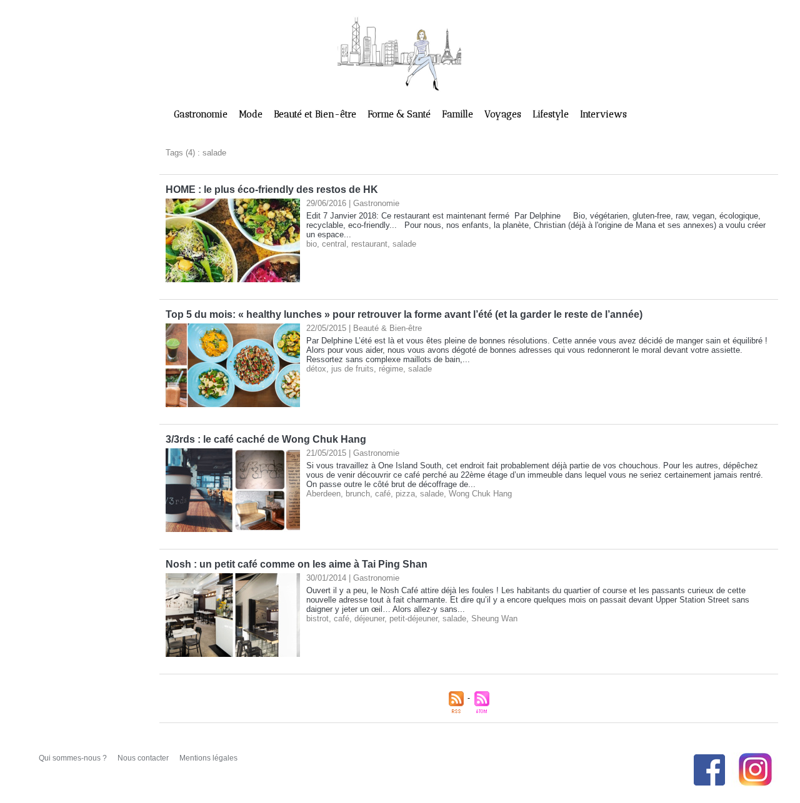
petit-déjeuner (413, 618)
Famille (459, 114)
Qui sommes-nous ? (74, 758)
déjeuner (369, 618)
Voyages (504, 114)
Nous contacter (144, 758)
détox (316, 368)
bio (311, 244)
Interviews (603, 114)
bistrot (317, 618)
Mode (252, 114)
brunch (358, 493)
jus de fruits (352, 368)
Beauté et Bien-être (316, 114)
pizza (405, 493)
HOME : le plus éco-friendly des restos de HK (272, 189)
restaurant (369, 244)
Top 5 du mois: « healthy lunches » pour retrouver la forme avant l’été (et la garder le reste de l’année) (404, 314)
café (383, 493)
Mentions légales (208, 758)
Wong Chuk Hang (480, 493)
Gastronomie (202, 114)
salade (404, 244)
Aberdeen (323, 493)
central (334, 244)
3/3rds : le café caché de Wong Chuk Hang (266, 439)
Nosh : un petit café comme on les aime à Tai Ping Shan (297, 564)
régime (391, 368)
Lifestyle (551, 114)
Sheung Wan (494, 618)
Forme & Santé (400, 114)
